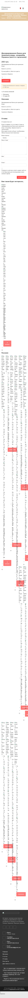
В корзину (6, 80)
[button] (7, 91)
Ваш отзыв (5, 140)
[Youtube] (11, 927)
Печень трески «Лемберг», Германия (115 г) (21, 466)
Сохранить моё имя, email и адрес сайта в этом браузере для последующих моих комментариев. (13, 172)
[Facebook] (4, 927)
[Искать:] (25, 8)
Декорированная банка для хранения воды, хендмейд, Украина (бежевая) (4, 322)
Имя (3, 156)
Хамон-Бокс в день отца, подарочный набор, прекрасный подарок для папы (17, 552)
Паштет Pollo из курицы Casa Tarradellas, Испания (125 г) (13, 519)
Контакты (6, 961)
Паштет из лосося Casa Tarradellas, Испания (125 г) (17, 871)
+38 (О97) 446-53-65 (10, 1)
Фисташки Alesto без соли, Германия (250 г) (8, 837)
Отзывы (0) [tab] (6, 96)
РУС (23, 1)
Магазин (5, 954)
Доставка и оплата (9, 963)
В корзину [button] (7, 343)
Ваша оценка (5, 135)
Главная (5, 951)
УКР (20, 1)
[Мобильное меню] (22, 8)
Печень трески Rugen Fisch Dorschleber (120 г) (12, 856)
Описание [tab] (6, 94)
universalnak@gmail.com (14, 947)
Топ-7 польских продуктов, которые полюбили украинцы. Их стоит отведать (14, 974)
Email (3, 162)
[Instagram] (7, 927)
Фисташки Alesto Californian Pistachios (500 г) (26, 689)
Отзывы (5, 959)
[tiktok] (14, 927)
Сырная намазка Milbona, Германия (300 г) (8, 429)
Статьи (5, 956)
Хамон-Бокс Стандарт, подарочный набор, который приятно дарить (4, 533)
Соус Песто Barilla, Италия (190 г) (4, 828)
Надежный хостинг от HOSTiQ (17, 989)
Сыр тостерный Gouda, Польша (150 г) (21, 688)
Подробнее (21, 894)
